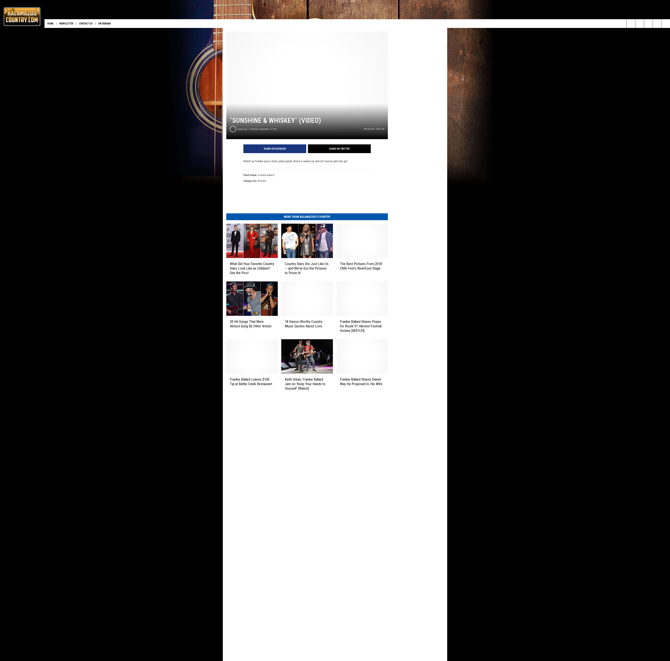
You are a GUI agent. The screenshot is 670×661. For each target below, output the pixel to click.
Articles (262, 180)
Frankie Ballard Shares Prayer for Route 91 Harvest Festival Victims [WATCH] (361, 326)
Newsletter (66, 23)
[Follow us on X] (657, 23)
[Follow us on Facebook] (648, 23)
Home (50, 23)
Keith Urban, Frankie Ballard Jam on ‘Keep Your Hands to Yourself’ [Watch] (305, 384)
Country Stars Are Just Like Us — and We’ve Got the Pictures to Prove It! (307, 268)
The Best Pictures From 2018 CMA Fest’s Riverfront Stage (361, 266)
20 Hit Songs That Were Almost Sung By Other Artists (250, 324)
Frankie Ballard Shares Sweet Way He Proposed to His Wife (361, 381)
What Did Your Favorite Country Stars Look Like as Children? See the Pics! (252, 268)
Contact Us (85, 23)
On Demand (104, 23)
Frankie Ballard (266, 175)
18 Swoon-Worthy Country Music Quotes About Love (303, 324)
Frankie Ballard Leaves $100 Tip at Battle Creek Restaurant (251, 381)
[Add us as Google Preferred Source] (639, 23)
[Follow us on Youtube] (665, 23)
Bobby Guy (242, 129)
